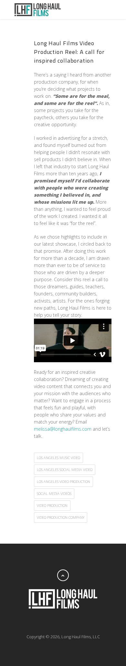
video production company (60, 517)
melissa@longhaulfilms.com (62, 429)
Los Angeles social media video (64, 469)
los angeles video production (63, 481)
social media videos (54, 493)
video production (52, 505)
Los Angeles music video (58, 457)
